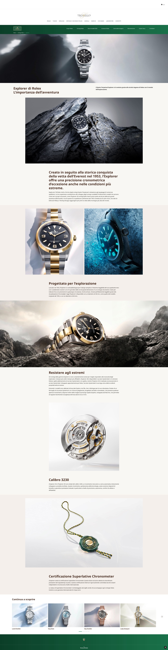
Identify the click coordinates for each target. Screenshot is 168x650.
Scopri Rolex (70, 28)
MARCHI (93, 21)
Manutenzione (131, 28)
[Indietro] (6, 616)
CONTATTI (118, 21)
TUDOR (55, 21)
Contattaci (152, 28)
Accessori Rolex (105, 28)
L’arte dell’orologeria (118, 28)
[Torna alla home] (84, 639)
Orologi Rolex (80, 28)
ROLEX (49, 21)
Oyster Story (142, 28)
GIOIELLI (86, 21)
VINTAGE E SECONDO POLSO (74, 21)
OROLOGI (61, 21)
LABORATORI (109, 21)
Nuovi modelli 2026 (92, 28)
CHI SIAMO (101, 21)
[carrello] (164, 4)
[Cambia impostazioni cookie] (165, 647)
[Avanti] (162, 616)
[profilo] (161, 4)
